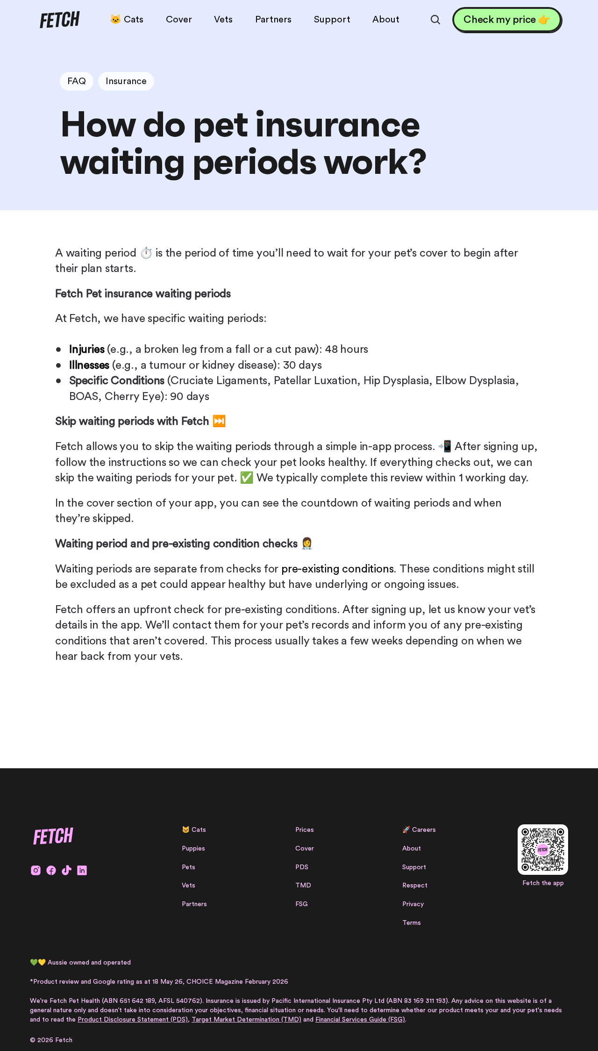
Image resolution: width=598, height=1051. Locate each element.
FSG (301, 904)
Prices (304, 830)
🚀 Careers (419, 830)
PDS (301, 867)
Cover (304, 848)
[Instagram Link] (36, 870)
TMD (303, 885)
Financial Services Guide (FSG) (360, 1019)
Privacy (413, 904)
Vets (188, 885)
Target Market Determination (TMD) (246, 1019)
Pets (188, 867)
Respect (414, 885)
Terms (411, 923)
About (411, 848)
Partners (194, 904)
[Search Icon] (435, 19)
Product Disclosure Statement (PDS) (133, 1019)
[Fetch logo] (59, 19)
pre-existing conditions (337, 569)
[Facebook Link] (51, 870)
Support (414, 867)
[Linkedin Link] (82, 870)
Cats (199, 830)
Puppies (193, 848)
